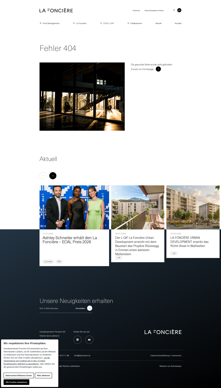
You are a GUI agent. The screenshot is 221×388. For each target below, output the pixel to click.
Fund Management (51, 23)
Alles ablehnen (43, 375)
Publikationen (136, 23)
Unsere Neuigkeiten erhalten (154, 10)
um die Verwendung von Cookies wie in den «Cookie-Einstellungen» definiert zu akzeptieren (27, 361)
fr (174, 10)
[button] (52, 175)
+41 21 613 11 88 (61, 355)
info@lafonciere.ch (82, 355)
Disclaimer (136, 10)
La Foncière (81, 23)
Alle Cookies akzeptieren (16, 382)
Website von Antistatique (170, 365)
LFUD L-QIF (108, 23)
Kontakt (178, 23)
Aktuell (158, 23)
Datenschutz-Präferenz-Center (19, 375)
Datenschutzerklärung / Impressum (165, 355)
